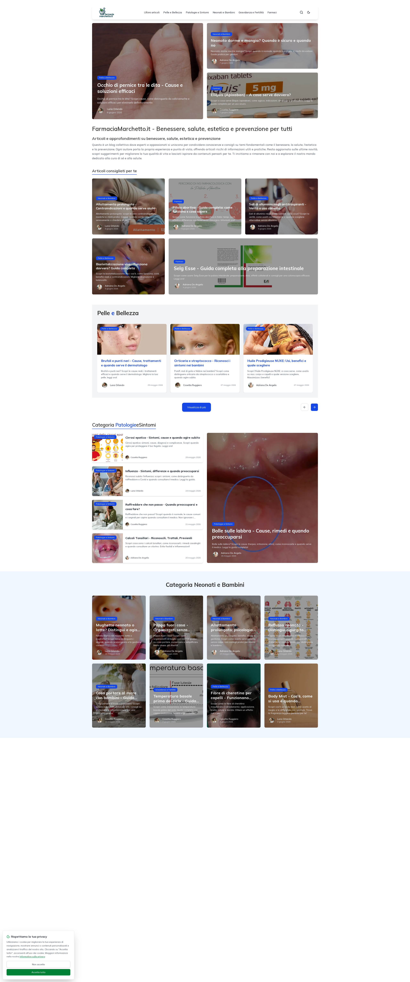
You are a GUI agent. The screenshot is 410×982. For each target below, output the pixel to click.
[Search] (301, 12)
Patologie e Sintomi (197, 12)
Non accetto (38, 964)
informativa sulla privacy (32, 956)
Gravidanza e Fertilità (251, 12)
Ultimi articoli (152, 12)
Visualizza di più (196, 407)
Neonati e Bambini (224, 12)
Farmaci (272, 12)
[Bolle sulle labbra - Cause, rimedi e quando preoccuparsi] (262, 498)
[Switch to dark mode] (309, 12)
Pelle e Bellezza (172, 12)
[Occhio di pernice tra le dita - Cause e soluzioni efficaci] (147, 71)
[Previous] (304, 407)
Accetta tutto (38, 972)
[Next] (314, 407)
